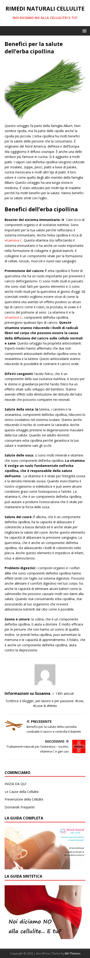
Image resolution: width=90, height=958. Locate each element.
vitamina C (13, 240)
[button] (83, 30)
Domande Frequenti (20, 807)
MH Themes (72, 953)
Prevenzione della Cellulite (24, 799)
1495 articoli (64, 693)
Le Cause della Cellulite (22, 791)
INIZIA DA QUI (15, 784)
